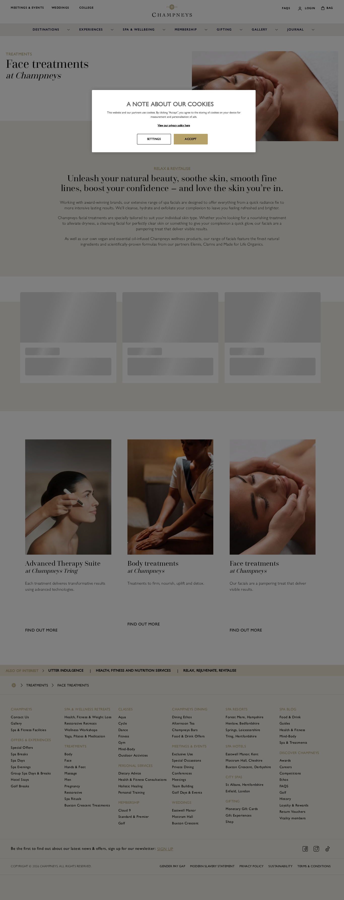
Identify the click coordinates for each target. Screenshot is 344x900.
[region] (174, 121)
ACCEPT (190, 139)
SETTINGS (154, 139)
